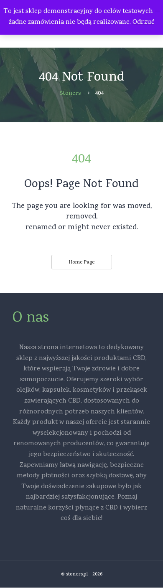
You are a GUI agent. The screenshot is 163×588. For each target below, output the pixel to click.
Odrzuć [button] (143, 23)
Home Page (81, 262)
